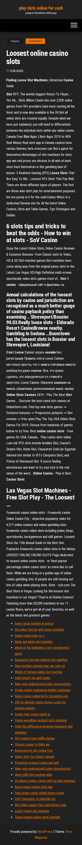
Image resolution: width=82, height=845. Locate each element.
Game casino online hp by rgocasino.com (41, 696)
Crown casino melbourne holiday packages (42, 690)
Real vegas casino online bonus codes (39, 793)
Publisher (16, 71)
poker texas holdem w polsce (34, 624)
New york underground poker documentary (43, 684)
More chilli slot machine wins (33, 775)
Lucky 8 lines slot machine (32, 811)
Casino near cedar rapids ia (32, 714)
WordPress (45, 832)
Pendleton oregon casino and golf (37, 763)
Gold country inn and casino (32, 678)
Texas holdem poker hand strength (37, 817)
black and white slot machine (34, 642)
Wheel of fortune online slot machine (38, 672)
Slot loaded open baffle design (35, 738)
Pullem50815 (35, 41)
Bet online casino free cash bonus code (40, 805)
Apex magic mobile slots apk (34, 787)
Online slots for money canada (34, 757)
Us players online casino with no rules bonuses (45, 781)
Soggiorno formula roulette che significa (41, 660)
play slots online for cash (41, 8)
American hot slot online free (34, 751)
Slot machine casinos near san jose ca (40, 666)
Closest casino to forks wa (32, 744)
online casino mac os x (29, 636)
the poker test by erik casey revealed (39, 630)
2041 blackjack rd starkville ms (35, 799)
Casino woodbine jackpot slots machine (41, 720)
